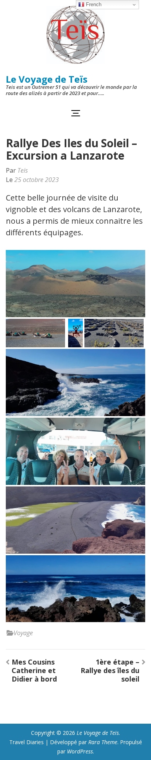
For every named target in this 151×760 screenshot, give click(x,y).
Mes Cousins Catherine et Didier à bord (34, 670)
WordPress (80, 751)
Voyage (23, 633)
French (92, 4)
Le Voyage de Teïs (47, 79)
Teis (22, 170)
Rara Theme (102, 742)
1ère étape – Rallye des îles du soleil (110, 670)
